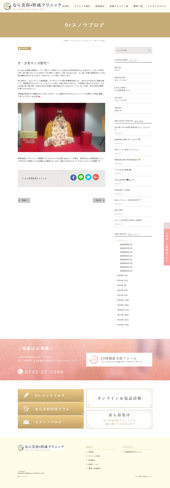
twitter (88, 177)
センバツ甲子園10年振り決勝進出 (128, 220)
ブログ (72, 41)
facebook (73, 177)
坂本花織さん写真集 (122, 190)
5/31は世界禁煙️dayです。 (126, 180)
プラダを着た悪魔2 (122, 170)
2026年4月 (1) (126, 259)
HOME (66, 41)
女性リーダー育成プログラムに (127, 150)
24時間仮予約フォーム (133, 452)
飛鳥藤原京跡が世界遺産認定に (127, 160)
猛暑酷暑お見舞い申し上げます (127, 139)
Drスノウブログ (82, 41)
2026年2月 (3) (126, 267)
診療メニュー (94, 464)
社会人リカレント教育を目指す (127, 200)
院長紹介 (92, 460)
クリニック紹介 (95, 456)
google (96, 177)
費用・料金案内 (95, 468)
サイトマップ (23, 476)
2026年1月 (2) (126, 271)
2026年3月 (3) (126, 263)
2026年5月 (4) (126, 256)
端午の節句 (119, 210)
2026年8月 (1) (126, 244)
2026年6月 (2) (126, 252)
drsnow (24, 48)
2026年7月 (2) (126, 248)
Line (81, 177)
